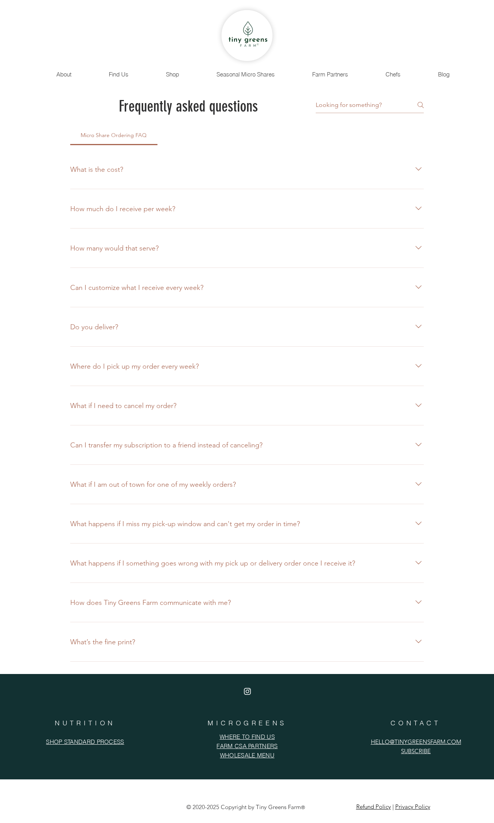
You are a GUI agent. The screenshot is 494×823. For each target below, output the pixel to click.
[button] (64, 74)
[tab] (113, 135)
